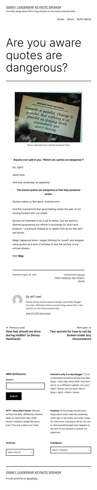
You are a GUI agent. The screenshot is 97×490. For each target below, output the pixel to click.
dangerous (66, 278)
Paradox (80, 278)
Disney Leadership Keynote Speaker (33, 7)
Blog (21, 255)
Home (60, 19)
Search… (10, 379)
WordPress (32, 478)
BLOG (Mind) (84, 19)
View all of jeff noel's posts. (38, 313)
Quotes (81, 274)
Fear (74, 278)
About (70, 19)
